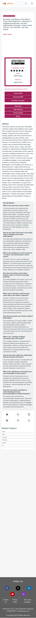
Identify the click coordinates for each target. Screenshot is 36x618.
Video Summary (18, 109)
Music (3, 434)
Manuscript (18, 106)
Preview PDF (18, 93)
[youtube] (12, 594)
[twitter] (18, 588)
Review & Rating (18, 113)
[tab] (18, 100)
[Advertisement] (18, 493)
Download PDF (18, 97)
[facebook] (7, 588)
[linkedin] (29, 588)
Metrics (18, 116)
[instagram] (23, 594)
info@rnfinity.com (23, 611)
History (3, 431)
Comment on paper (18, 100)
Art (3, 445)
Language (4, 437)
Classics (4, 442)
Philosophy (4, 439)
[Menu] (32, 3)
